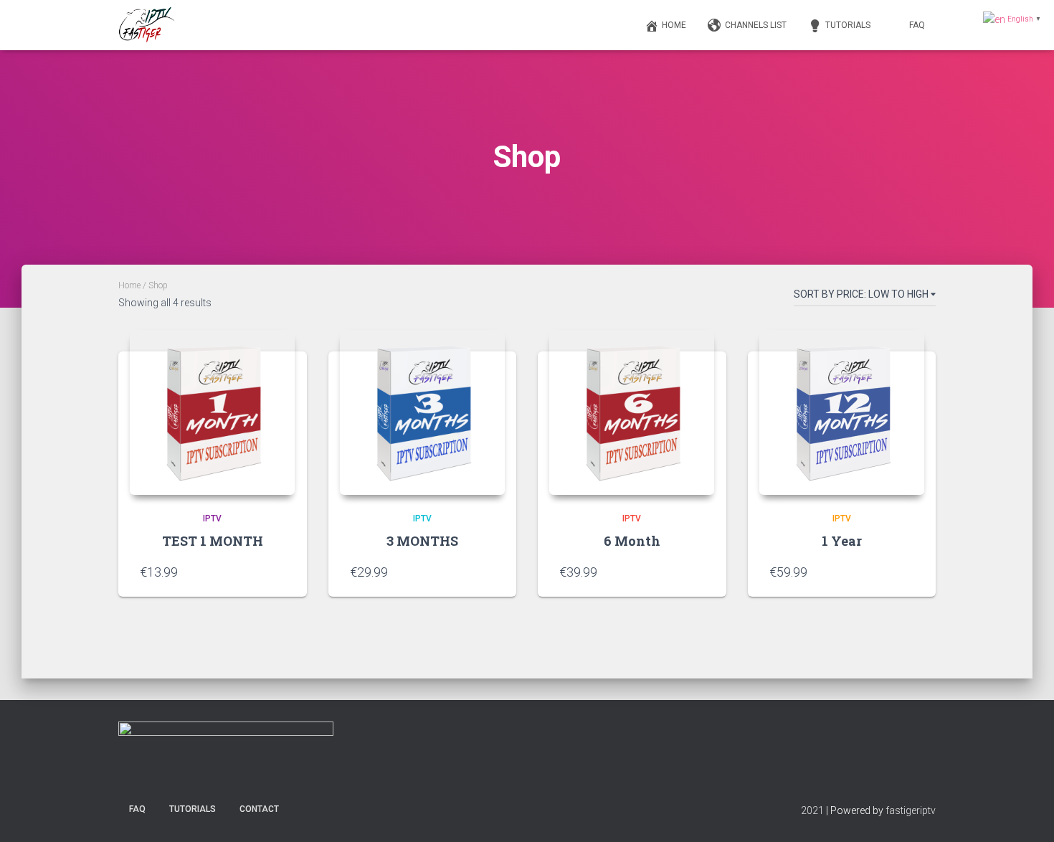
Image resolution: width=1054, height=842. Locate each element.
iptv (212, 519)
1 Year (842, 540)
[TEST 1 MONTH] (212, 412)
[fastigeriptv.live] (148, 25)
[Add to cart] (278, 571)
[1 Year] (841, 412)
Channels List (756, 25)
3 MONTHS (422, 540)
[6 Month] (631, 412)
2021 (812, 810)
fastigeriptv (911, 810)
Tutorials (847, 25)
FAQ (917, 25)
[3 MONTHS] (422, 412)
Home (674, 25)
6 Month (632, 540)
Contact (259, 809)
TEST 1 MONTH (212, 540)
